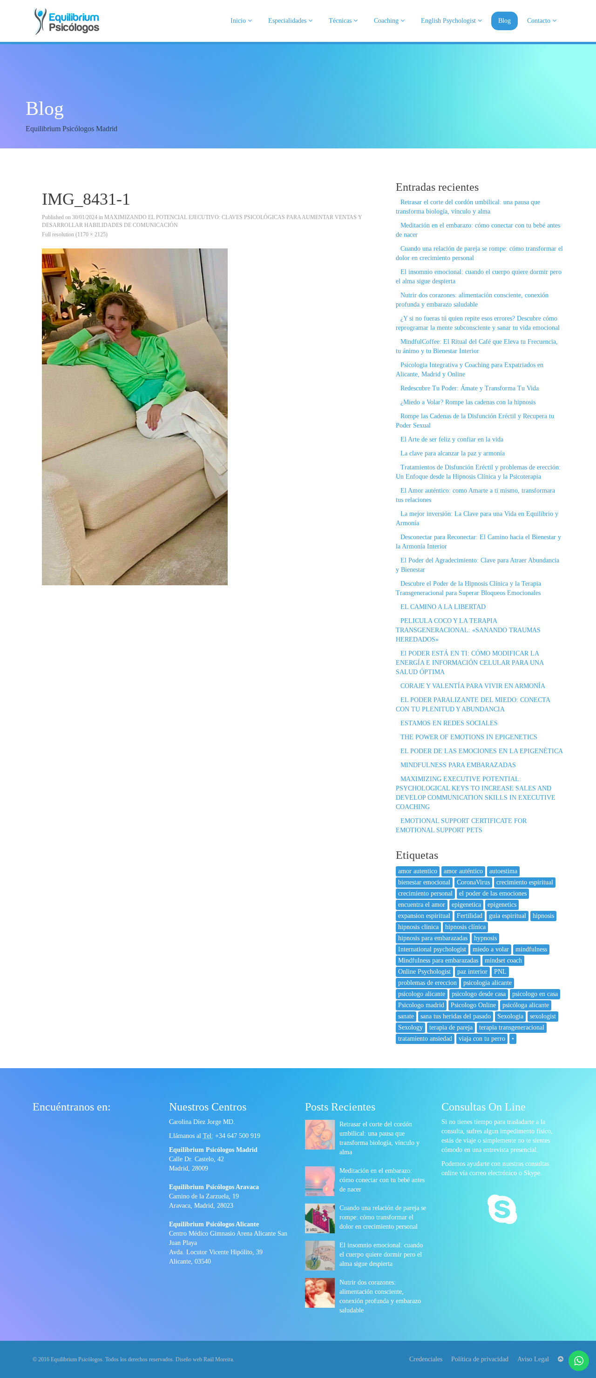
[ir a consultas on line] (502, 1210)
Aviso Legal (533, 1359)
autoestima (503, 871)
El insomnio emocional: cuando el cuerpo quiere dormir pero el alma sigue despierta (381, 1254)
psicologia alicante (487, 982)
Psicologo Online (473, 1005)
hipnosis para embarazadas (432, 938)
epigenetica (466, 904)
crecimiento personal (425, 893)
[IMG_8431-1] (207, 416)
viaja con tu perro (482, 1038)
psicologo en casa (535, 993)
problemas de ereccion (427, 982)
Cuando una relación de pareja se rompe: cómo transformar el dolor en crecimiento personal (382, 1217)
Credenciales (425, 1359)
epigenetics (502, 904)
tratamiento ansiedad (425, 1038)
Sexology (410, 1027)
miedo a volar (491, 949)
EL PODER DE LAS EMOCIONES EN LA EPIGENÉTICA (481, 751)
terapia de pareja (451, 1027)
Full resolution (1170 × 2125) (75, 234)
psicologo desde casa (479, 993)
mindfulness (531, 949)
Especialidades (288, 20)
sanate (406, 1016)
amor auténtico (463, 871)
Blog (504, 20)
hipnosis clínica (465, 926)
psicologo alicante (421, 993)
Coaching (387, 20)
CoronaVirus (473, 882)
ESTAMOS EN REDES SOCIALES (449, 723)
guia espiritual (507, 915)
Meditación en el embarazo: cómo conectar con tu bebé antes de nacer (382, 1180)
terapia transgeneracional (511, 1027)
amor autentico (417, 871)
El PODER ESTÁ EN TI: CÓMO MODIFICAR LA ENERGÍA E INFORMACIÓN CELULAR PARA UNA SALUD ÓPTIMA (469, 663)
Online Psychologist (424, 971)
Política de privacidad (479, 1359)
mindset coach (503, 960)
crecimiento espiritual (524, 882)
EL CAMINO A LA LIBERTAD (443, 606)
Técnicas (341, 20)
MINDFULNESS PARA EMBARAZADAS (458, 765)
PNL (500, 971)
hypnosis (485, 938)
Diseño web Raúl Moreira (204, 1359)
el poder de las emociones (493, 893)
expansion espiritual (424, 915)
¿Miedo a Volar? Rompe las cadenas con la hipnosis (467, 402)
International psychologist (432, 949)
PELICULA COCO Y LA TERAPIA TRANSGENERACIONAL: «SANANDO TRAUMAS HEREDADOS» (468, 630)
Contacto (539, 20)
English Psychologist (449, 20)
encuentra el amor (421, 904)
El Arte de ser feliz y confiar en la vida (451, 439)
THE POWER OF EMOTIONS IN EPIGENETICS (468, 737)
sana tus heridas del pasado (455, 1016)
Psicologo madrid (421, 1005)
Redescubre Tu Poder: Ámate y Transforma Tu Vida (469, 388)
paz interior (472, 971)
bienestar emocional (424, 882)
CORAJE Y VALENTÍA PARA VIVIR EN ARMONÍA (472, 685)
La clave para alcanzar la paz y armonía (452, 453)
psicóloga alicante (525, 1005)
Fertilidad (469, 915)
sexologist (543, 1016)
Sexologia (510, 1016)
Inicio (239, 20)
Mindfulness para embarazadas (438, 960)
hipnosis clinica (418, 926)
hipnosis (543, 915)
